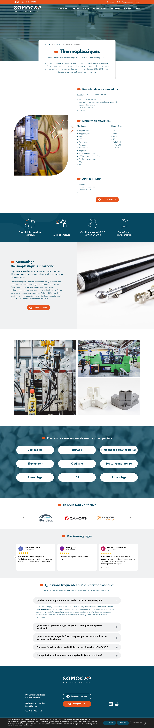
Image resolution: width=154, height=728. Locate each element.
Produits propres (100, 9)
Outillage (77, 463)
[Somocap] (77, 679)
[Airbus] (75, 518)
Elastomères (35, 463)
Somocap (62, 9)
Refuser (122, 723)
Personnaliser (137, 723)
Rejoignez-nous (127, 2)
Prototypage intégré (119, 463)
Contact (137, 2)
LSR (77, 477)
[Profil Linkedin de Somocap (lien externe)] (15, 2)
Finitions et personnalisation (119, 450)
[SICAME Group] (45, 518)
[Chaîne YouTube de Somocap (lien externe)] (18, 2)
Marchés (86, 9)
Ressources (115, 9)
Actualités (128, 9)
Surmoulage (118, 477)
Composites (35, 450)
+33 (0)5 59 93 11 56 (31, 2)
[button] (138, 557)
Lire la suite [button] (22, 567)
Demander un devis (113, 2)
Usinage (77, 450)
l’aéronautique (100, 612)
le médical (48, 612)
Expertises (75, 9)
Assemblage (35, 477)
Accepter (110, 723)
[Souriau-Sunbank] (105, 518)
